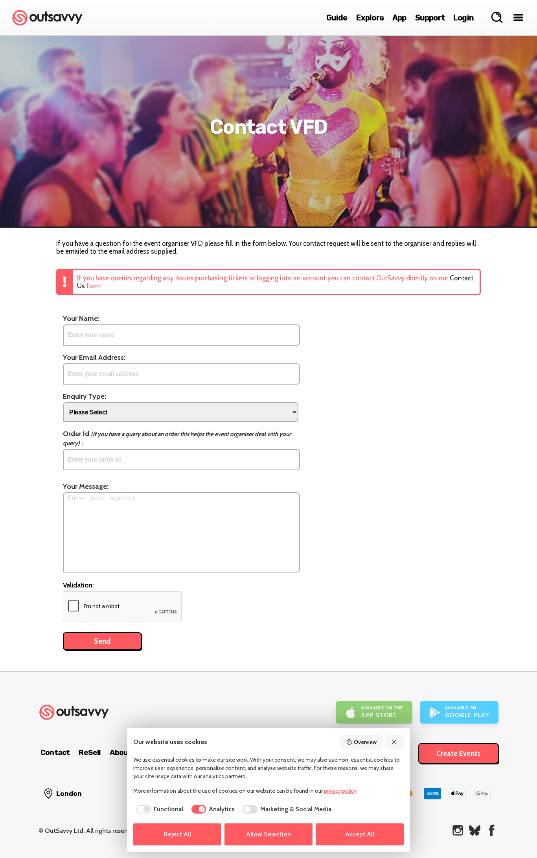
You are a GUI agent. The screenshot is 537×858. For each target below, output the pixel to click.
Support (430, 17)
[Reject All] (394, 742)
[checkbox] (158, 809)
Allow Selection (268, 834)
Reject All (177, 834)
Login (463, 17)
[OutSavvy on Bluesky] (475, 830)
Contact (55, 752)
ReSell (89, 752)
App (399, 17)
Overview (365, 742)
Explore (370, 17)
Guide (337, 17)
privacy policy (340, 790)
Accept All (359, 834)
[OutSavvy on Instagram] (458, 830)
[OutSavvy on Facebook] (491, 830)
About (121, 752)
